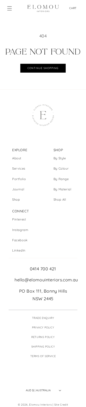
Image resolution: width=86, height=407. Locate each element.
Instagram (20, 230)
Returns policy (42, 337)
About (16, 158)
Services (18, 168)
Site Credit (61, 404)
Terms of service (43, 356)
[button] (9, 8)
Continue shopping (43, 68)
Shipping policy (43, 346)
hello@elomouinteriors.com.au (43, 280)
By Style (60, 158)
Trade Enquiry (43, 318)
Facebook (20, 240)
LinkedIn (19, 250)
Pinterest (19, 219)
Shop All (60, 199)
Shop (16, 199)
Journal (18, 189)
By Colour (61, 168)
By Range (61, 179)
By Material (62, 189)
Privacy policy (43, 327)
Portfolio (19, 179)
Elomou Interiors (40, 404)
